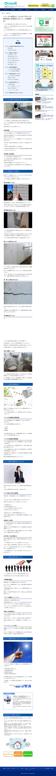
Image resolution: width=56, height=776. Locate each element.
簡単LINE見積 (27, 753)
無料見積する (18, 753)
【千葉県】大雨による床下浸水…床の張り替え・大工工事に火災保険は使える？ (47, 107)
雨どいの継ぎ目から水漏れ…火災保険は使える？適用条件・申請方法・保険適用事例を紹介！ (47, 99)
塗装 (29, 685)
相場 (26, 686)
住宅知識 (9, 13)
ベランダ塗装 (18, 686)
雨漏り (29, 686)
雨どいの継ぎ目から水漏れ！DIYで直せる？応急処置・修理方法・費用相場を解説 (47, 116)
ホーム (4, 13)
